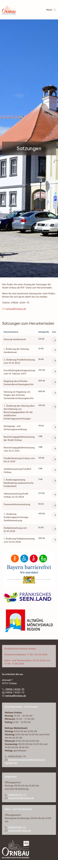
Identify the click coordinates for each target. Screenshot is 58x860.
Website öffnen (29, 597)
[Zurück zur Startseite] (9, 9)
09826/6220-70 (17, 827)
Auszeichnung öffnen (29, 569)
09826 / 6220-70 (14, 689)
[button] (51, 9)
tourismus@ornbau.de (19, 830)
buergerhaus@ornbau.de (21, 798)
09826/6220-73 (17, 794)
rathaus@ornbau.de (15, 308)
